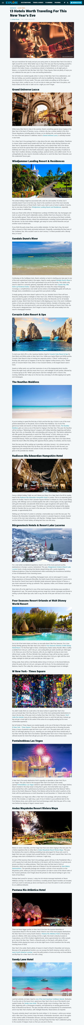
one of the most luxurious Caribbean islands (50, 999)
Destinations (26, 2)
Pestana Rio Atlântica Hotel (51, 934)
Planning (48, 2)
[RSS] (67, 2)
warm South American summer (22, 952)
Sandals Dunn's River (63, 280)
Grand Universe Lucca (50, 135)
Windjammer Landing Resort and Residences (46, 207)
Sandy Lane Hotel (30, 1003)
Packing (58, 2)
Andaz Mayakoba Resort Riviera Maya (50, 850)
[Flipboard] (64, 2)
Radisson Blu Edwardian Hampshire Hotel (33, 497)
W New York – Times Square (21, 727)
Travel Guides (38, 2)
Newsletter (77, 2)
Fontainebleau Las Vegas (25, 785)
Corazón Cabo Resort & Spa (59, 354)
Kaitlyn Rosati (15, 19)
